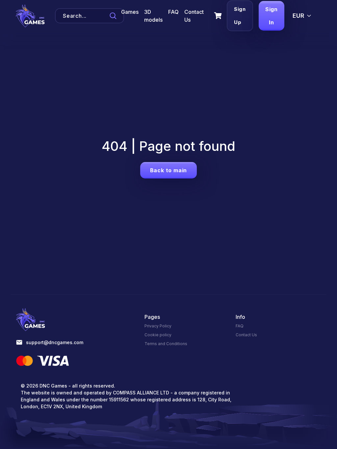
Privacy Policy (157, 325)
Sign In (271, 16)
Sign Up (240, 15)
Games (130, 12)
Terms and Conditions (165, 343)
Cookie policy (157, 334)
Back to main (168, 170)
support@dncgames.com (54, 342)
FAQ (173, 12)
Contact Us (246, 334)
